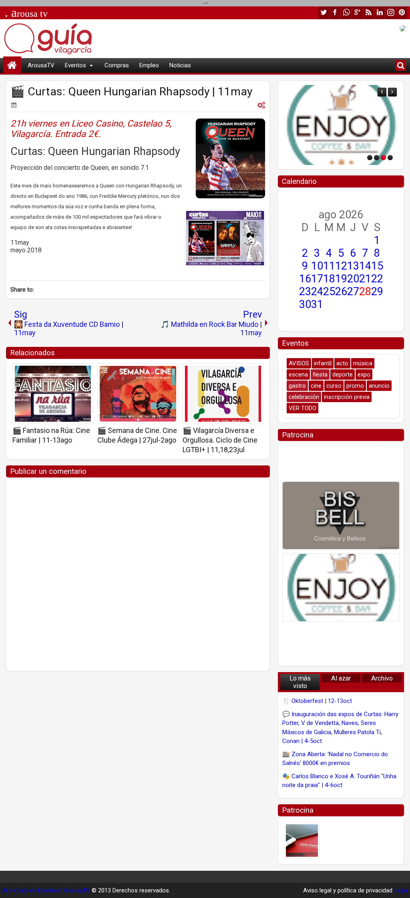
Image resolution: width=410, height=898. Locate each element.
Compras (117, 65)
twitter (323, 12)
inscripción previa (347, 397)
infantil (323, 363)
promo (355, 385)
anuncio (379, 385)
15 (377, 266)
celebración (304, 397)
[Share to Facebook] (67, 372)
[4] (390, 157)
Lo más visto (300, 682)
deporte (342, 374)
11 (329, 266)
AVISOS (299, 363)
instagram (391, 12)
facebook (335, 12)
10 (317, 266)
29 (377, 291)
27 (353, 291)
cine (316, 385)
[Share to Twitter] (76, 372)
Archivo (382, 678)
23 (305, 291)
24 (317, 291)
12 (341, 266)
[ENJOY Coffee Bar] (341, 125)
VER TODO (302, 408)
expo (364, 374)
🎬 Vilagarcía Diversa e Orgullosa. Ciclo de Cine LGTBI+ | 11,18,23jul (220, 440)
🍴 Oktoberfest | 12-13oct (317, 701)
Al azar (341, 678)
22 (377, 278)
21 (365, 278)
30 (305, 304)
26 (341, 291)
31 (317, 304)
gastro (297, 385)
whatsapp (346, 12)
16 (305, 278)
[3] (383, 157)
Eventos (75, 65)
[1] (369, 157)
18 (329, 278)
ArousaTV (41, 65)
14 (365, 266)
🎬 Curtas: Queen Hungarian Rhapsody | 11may (131, 91)
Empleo (149, 65)
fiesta (320, 374)
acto (342, 363)
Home (12, 65)
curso (334, 385)
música (362, 363)
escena (298, 374)
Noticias (180, 65)
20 (353, 278)
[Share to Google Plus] (84, 372)
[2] (376, 157)
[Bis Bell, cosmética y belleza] (341, 515)
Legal (401, 890)
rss (368, 12)
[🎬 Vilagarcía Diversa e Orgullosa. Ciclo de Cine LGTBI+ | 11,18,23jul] (223, 394)
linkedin (379, 12)
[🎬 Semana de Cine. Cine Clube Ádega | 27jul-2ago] (138, 394)
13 (353, 266)
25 (329, 291)
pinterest (402, 12)
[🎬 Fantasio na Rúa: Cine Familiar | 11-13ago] (53, 394)
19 (341, 278)
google (357, 12)
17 (317, 278)
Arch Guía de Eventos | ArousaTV (46, 890)
